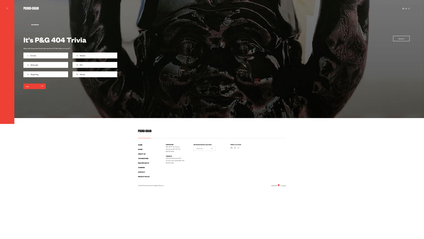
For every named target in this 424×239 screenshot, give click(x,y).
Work (140, 149)
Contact (141, 172)
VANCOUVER (169, 144)
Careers (141, 167)
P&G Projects (143, 163)
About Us (141, 154)
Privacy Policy (144, 176)
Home (140, 145)
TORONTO (169, 156)
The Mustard (143, 158)
